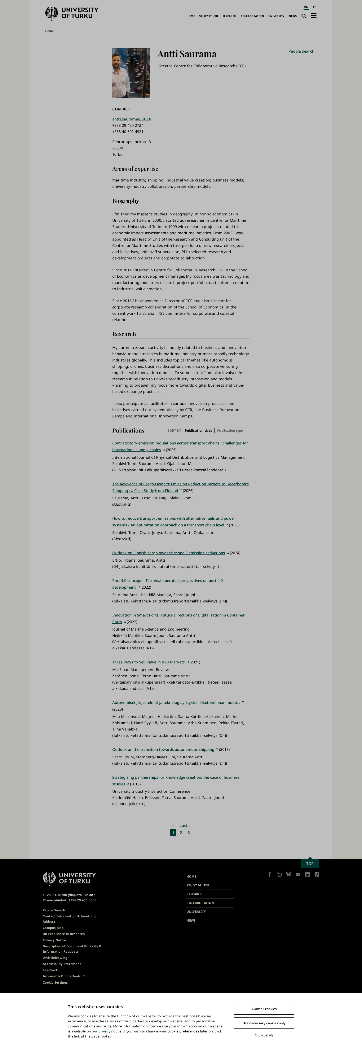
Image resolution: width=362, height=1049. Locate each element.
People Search (54, 910)
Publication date (198, 430)
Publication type (230, 430)
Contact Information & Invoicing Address (69, 918)
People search (301, 51)
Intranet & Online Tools (62, 976)
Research (229, 16)
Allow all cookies (264, 1009)
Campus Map (53, 928)
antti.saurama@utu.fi (131, 119)
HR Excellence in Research (64, 934)
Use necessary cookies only (264, 1023)
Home (190, 16)
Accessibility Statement (62, 964)
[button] (313, 15)
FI (314, 7)
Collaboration (252, 16)
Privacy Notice (54, 940)
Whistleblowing (55, 958)
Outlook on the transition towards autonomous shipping (163, 749)
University (276, 16)
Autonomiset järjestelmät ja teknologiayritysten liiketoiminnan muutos (176, 702)
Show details (264, 1035)
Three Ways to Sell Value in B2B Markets (148, 661)
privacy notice (109, 1031)
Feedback (50, 970)
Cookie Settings (55, 982)
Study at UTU (208, 16)
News (293, 16)
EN (306, 7)
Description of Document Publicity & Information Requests (72, 948)
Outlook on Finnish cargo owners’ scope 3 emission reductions (168, 552)
